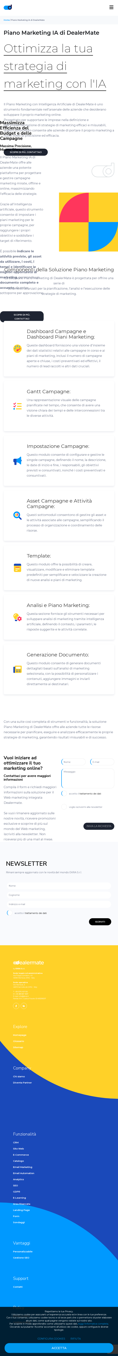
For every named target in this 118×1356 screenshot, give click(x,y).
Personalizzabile (23, 1251)
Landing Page (21, 1210)
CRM (16, 1142)
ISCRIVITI (100, 921)
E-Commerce (21, 1154)
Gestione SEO (21, 1257)
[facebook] (16, 1006)
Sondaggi (19, 1222)
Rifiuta (76, 1338)
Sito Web (18, 1148)
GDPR (16, 1191)
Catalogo (18, 1160)
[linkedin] (24, 1006)
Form (16, 1216)
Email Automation (23, 1173)
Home (7, 20)
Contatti (18, 1286)
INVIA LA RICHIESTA (99, 826)
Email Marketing (22, 1167)
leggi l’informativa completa (93, 1323)
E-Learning (19, 1197)
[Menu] (111, 7)
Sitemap (18, 1047)
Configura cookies (51, 1338)
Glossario (18, 1041)
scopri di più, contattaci (22, 316)
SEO (15, 1185)
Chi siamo (19, 1076)
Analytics (18, 1179)
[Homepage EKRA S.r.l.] (8, 8)
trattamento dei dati (90, 793)
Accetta (59, 1348)
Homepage (19, 1035)
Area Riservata (21, 1203)
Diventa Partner (22, 1082)
